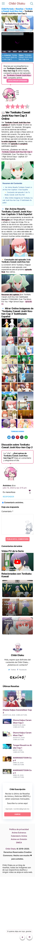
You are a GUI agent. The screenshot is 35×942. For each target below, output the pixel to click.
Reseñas (19, 9)
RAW (25, 51)
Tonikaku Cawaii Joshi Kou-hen (16, 10)
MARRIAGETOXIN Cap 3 (22, 771)
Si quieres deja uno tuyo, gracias (19, 931)
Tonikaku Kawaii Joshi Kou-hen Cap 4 (26, 57)
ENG (31, 51)
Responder (8, 496)
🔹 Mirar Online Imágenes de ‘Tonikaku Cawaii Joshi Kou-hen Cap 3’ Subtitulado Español (17, 200)
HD (9, 51)
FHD (4, 51)
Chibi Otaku (17, 3)
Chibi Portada (7, 9)
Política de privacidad (19, 829)
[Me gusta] (29, 490)
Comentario (7, 511)
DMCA (19, 842)
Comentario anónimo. (14, 502)
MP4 (20, 51)
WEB (15, 51)
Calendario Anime (19, 836)
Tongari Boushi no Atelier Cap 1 (22, 746)
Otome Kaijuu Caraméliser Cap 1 (22, 734)
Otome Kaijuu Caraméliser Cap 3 (17, 711)
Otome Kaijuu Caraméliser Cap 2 (22, 721)
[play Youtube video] (17, 562)
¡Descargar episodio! (17, 80)
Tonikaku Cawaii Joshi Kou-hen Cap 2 (9, 57)
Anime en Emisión (19, 839)
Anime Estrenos (19, 832)
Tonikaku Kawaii (17, 431)
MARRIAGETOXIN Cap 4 (22, 759)
